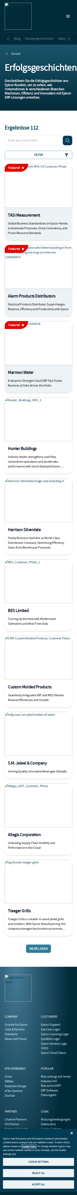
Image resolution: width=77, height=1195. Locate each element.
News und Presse (15, 1039)
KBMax (9, 1081)
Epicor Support (50, 1025)
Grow (8, 1077)
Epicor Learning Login (55, 1034)
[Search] (67, 140)
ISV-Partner (12, 1124)
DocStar (10, 1096)
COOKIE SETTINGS (38, 1161)
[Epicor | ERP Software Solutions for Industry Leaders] (18, 16)
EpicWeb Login (50, 1039)
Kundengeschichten (39, 39)
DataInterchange (15, 1086)
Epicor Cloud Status (53, 1053)
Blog (17, 39)
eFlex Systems (14, 1091)
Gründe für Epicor (16, 1025)
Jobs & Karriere (14, 1029)
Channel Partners (16, 1119)
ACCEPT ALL (38, 1184)
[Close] (71, 1133)
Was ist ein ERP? (51, 1086)
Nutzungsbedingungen (55, 1119)
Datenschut (48, 1124)
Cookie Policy (29, 1146)
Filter (38, 155)
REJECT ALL (38, 1173)
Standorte (11, 1034)
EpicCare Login (50, 1029)
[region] (38, 1160)
